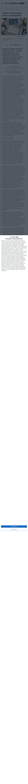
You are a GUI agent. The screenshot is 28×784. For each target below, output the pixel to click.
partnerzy (24, 250)
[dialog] (14, 509)
